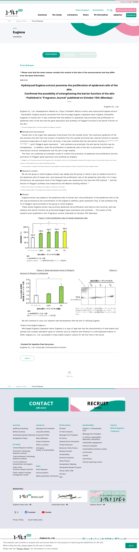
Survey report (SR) (66, 471)
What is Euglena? (82, 10)
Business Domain (65, 451)
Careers (113, 425)
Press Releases (42, 469)
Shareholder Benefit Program (70, 467)
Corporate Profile (42, 435)
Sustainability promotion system (95, 449)
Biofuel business (19, 432)
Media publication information (47, 476)
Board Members (42, 438)
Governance (87, 459)
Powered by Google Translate (129, 2)
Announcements (87, 54)
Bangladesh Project (20, 438)
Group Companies (43, 441)
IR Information (101, 15)
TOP (9, 21)
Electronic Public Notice (68, 448)
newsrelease (51, 54)
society (85, 455)
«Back (27, 358)
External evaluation (66, 458)
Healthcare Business (20, 428)
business (42, 15)
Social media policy (35, 520)
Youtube (48, 512)
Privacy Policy (18, 520)
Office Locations (42, 445)
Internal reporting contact (92, 462)
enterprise (72, 15)
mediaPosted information (69, 55)
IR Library (63, 438)
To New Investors (66, 432)
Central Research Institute (23, 448)
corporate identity (43, 432)
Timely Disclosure (66, 445)
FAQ (60, 477)
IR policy (62, 474)
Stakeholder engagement (92, 442)
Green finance (64, 461)
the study (57, 15)
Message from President (45, 428)
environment (87, 452)
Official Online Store (125, 10)
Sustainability (98, 10)
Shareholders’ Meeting (67, 464)
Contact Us (131, 15)
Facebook (31, 512)
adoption (117, 15)
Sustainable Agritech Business (24, 435)
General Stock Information (69, 441)
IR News (62, 428)
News (86, 15)
